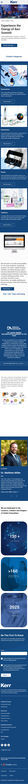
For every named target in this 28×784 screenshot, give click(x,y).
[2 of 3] (15, 17)
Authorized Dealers (5, 713)
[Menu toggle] (2, 2)
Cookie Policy (4, 775)
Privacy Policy (12, 771)
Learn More (5, 47)
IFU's (2, 732)
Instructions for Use (5, 718)
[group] (14, 28)
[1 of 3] (13, 17)
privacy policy (12, 660)
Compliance (3, 771)
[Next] (16, 496)
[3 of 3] (16, 17)
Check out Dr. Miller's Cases (9, 492)
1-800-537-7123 (5, 750)
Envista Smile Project (6, 704)
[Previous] (11, 496)
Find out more (7, 101)
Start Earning (6, 288)
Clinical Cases (4, 706)
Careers (3, 739)
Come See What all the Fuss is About (13, 363)
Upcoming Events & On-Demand (8, 727)
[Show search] (26, 2)
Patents (11, 775)
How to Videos (4, 720)
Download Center (5, 715)
